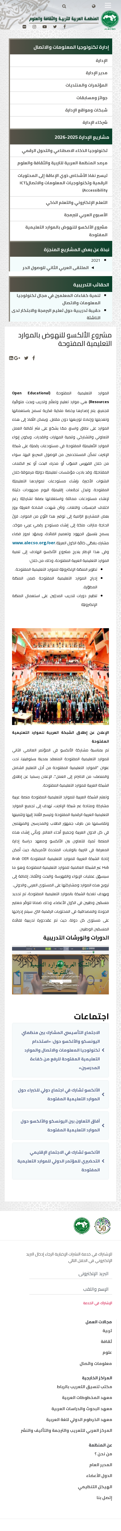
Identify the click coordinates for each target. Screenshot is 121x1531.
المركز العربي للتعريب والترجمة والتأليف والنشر (66, 1430)
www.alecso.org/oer (33, 542)
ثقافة (106, 1341)
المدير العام (100, 1464)
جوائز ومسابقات (91, 98)
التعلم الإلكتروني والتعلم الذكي (76, 202)
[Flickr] (24, 27)
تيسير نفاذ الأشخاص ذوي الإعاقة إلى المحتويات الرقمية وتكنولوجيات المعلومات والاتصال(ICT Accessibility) (62, 183)
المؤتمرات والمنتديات (86, 85)
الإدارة (101, 60)
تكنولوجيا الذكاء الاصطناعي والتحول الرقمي (64, 150)
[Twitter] (26, 358)
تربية (107, 1330)
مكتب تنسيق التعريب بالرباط (84, 1386)
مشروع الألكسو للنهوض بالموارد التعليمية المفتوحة (66, 230)
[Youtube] (45, 27)
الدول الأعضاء (99, 1475)
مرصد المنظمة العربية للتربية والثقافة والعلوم (62, 163)
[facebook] (64, 27)
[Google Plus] (17, 358)
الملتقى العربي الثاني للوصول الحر (56, 267)
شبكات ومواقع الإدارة (86, 110)
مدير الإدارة (96, 73)
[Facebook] (33, 358)
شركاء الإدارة (95, 122)
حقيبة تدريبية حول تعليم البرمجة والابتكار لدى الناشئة (55, 314)
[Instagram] (34, 27)
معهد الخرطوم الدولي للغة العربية (79, 1419)
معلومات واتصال (96, 1363)
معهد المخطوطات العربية (87, 1397)
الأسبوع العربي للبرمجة (85, 215)
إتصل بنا (104, 1497)
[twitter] (55, 27)
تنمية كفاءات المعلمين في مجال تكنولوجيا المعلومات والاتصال (58, 299)
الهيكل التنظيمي (95, 1486)
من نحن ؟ (103, 1454)
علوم (107, 1352)
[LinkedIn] (11, 358)
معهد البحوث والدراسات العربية (81, 1408)
